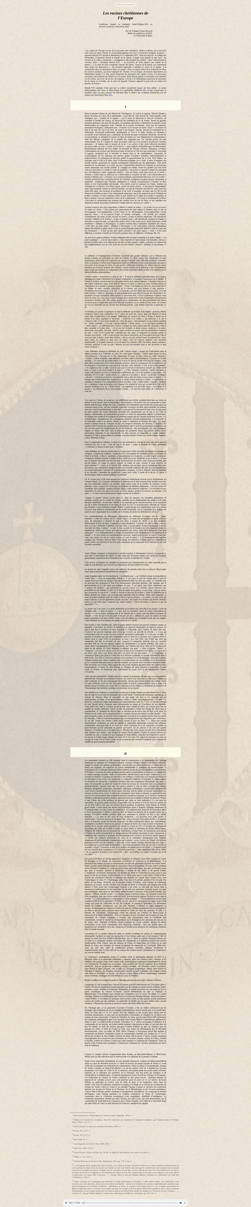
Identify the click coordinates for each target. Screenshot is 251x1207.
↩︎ (131, 1115)
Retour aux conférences (125, 4)
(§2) (110, 95)
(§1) (144, 90)
